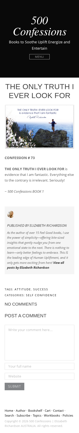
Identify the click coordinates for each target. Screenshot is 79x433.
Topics (37, 415)
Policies (68, 415)
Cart (47, 410)
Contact (58, 410)
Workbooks (52, 415)
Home (9, 410)
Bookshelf (35, 410)
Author (21, 410)
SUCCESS (40, 289)
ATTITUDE (23, 289)
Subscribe (23, 415)
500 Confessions (39, 25)
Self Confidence (41, 295)
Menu (39, 57)
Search (9, 415)
